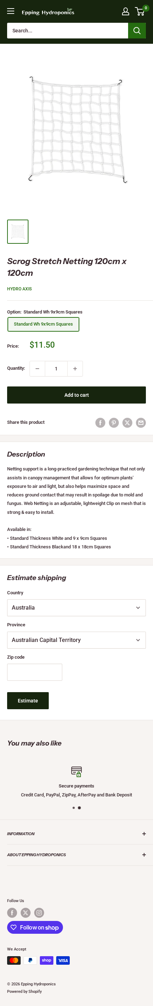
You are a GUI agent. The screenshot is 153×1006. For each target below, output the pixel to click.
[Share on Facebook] (100, 423)
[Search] (137, 30)
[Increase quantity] (75, 368)
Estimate (28, 701)
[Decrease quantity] (37, 368)
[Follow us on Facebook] (12, 913)
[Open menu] (10, 11)
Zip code (16, 657)
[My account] (125, 11)
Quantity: (16, 368)
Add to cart (76, 395)
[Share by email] (141, 423)
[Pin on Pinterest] (114, 423)
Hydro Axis (19, 288)
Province (16, 624)
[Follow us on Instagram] (39, 913)
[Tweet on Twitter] (127, 423)
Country (15, 592)
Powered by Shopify (24, 991)
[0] (140, 11)
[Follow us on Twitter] (26, 913)
